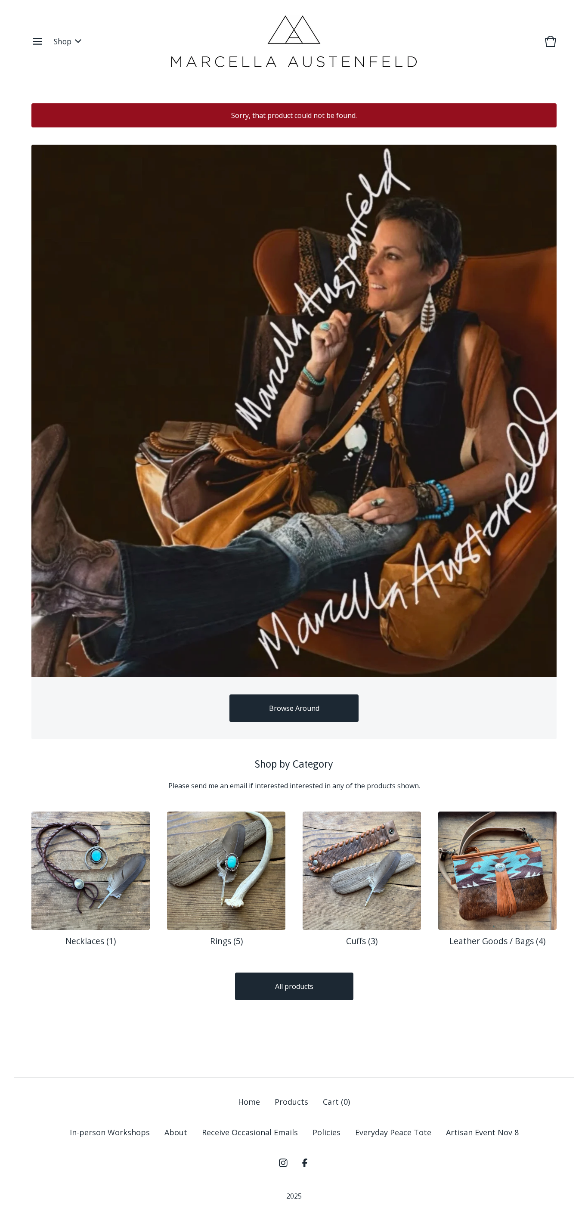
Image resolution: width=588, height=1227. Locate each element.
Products (291, 1102)
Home (249, 1102)
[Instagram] (283, 1162)
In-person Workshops (110, 1132)
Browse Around (294, 708)
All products (294, 986)
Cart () (336, 1102)
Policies (326, 1132)
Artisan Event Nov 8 (482, 1132)
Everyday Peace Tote (393, 1132)
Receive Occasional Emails (250, 1132)
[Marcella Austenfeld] (294, 41)
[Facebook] (304, 1162)
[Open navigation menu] (37, 41)
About (175, 1132)
